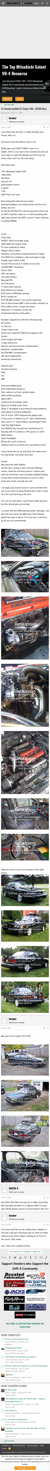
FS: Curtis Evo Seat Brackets (16, 1419)
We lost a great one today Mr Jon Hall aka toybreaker (26, 1366)
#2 (48, 1028)
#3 (48, 1198)
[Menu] (3, 3)
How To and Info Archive (14, 1362)
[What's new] (42, 3)
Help (42, 1446)
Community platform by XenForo (23, 1452)
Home (4, 1448)
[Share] (44, 127)
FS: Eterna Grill (10, 1390)
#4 (48, 1225)
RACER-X (13, 1188)
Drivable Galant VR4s (13, 1348)
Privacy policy (32, 1446)
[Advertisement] (25, 32)
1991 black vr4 (11, 1411)
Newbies (8, 1344)
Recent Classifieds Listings (14, 1386)
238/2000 (8, 1375)
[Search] (47, 3)
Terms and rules (18, 1446)
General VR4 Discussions (15, 1353)
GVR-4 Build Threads (13, 1380)
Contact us (6, 1446)
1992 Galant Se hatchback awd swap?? (21, 1357)
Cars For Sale (10, 1407)
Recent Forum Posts (10, 1335)
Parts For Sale (10, 1395)
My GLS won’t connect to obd (17, 1339)
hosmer (6, 113)
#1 (48, 127)
